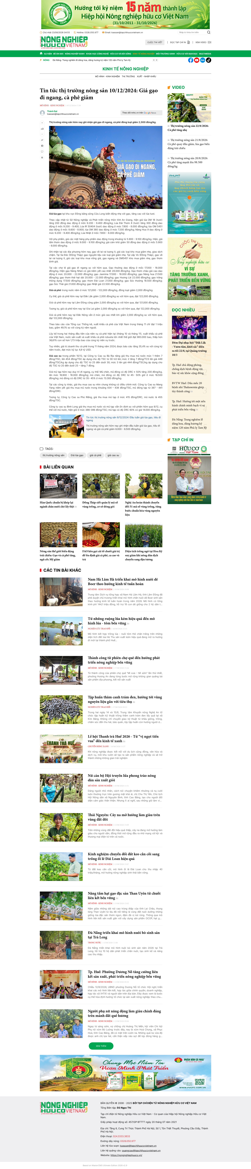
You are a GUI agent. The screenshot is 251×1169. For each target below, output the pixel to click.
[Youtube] (196, 60)
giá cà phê (95, 455)
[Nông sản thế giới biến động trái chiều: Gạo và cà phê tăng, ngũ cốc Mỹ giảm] (58, 534)
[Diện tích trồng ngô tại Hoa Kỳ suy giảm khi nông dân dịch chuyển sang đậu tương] (143, 534)
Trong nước (94, 943)
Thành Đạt (52, 111)
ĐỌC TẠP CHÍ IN (178, 42)
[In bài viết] (42, 157)
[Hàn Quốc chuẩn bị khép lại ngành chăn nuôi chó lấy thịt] (58, 486)
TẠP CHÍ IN (182, 439)
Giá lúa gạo (77, 455)
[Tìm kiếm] (208, 32)
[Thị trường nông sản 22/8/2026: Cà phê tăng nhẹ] (189, 107)
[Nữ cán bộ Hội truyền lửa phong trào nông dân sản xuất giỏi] (61, 788)
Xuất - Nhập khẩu (146, 76)
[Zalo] (202, 60)
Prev (154, 60)
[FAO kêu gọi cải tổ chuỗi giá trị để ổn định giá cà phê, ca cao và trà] (101, 534)
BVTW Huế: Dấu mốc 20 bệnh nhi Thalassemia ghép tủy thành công (188, 387)
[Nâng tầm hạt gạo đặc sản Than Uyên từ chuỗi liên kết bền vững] (61, 906)
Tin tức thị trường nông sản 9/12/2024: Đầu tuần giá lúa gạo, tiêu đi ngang (123, 419)
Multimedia (205, 54)
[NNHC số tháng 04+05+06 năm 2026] (189, 503)
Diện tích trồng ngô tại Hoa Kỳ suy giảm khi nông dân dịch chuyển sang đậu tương (143, 555)
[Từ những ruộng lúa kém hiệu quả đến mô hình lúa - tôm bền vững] (61, 631)
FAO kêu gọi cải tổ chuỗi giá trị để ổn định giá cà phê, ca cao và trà (101, 555)
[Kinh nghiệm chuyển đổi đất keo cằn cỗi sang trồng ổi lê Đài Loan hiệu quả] (61, 866)
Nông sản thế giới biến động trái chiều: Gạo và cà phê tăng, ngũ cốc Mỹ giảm (58, 555)
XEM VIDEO (201, 42)
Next (156, 60)
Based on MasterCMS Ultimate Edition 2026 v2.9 (105, 1165)
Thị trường (128, 76)
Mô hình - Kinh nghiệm (107, 76)
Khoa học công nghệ (97, 54)
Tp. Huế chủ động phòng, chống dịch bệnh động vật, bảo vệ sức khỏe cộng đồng (188, 369)
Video (178, 87)
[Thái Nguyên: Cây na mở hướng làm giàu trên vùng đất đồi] (61, 827)
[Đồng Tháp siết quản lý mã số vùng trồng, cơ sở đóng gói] (101, 486)
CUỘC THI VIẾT (154, 42)
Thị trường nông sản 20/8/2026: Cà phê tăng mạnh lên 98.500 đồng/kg (188, 162)
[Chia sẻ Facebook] (42, 146)
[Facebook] (190, 60)
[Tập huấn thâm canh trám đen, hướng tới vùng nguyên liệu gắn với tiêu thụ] (61, 709)
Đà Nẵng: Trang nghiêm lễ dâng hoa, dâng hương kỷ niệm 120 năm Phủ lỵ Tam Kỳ (189, 423)
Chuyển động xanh (98, 747)
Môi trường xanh (165, 54)
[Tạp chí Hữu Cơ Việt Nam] (64, 48)
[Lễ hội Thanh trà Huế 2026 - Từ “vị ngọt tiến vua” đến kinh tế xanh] (61, 749)
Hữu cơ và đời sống (120, 54)
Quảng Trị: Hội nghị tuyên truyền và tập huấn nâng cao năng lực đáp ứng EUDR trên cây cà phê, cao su (101, 60)
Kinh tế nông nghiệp (143, 54)
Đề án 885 (58, 54)
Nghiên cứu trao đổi (99, 629)
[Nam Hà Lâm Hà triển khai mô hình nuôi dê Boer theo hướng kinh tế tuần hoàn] (61, 592)
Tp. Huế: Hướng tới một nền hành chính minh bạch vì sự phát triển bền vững (188, 405)
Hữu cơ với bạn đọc (187, 54)
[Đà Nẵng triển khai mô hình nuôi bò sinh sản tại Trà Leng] (61, 945)
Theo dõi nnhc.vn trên (132, 112)
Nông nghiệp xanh (75, 54)
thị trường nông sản (53, 455)
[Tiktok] (208, 60)
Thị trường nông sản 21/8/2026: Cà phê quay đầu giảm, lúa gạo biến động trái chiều (189, 144)
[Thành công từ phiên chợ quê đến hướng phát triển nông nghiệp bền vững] (61, 670)
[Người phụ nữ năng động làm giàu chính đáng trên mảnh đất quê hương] (61, 1023)
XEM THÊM (101, 1046)
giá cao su (113, 455)
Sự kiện (48, 54)
